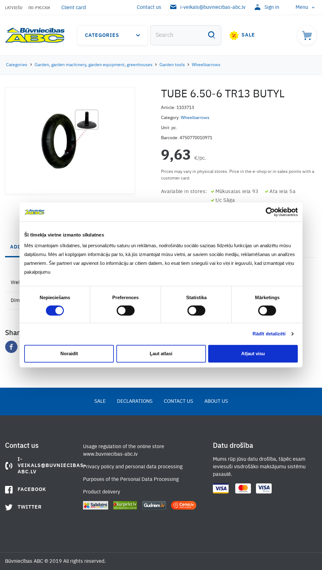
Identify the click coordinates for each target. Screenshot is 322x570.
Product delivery (101, 492)
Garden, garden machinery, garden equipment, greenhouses (94, 65)
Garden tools (172, 65)
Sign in (271, 7)
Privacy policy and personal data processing (132, 467)
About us (216, 401)
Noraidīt (69, 353)
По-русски (39, 8)
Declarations (135, 401)
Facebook (32, 489)
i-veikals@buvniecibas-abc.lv (213, 7)
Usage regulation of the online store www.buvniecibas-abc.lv (123, 450)
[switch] (126, 310)
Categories (102, 35)
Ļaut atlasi (161, 353)
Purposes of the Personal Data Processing (131, 479)
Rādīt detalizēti (269, 333)
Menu (302, 7)
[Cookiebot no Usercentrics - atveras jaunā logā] (270, 212)
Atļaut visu (253, 353)
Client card (73, 7)
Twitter (30, 507)
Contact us (149, 7)
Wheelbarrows (206, 65)
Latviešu (13, 8)
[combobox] (185, 35)
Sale (248, 35)
